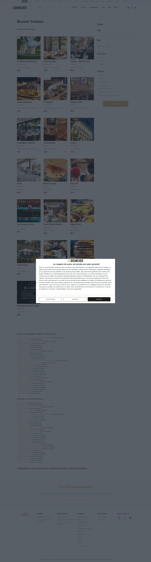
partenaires (51, 267)
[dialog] (75, 281)
